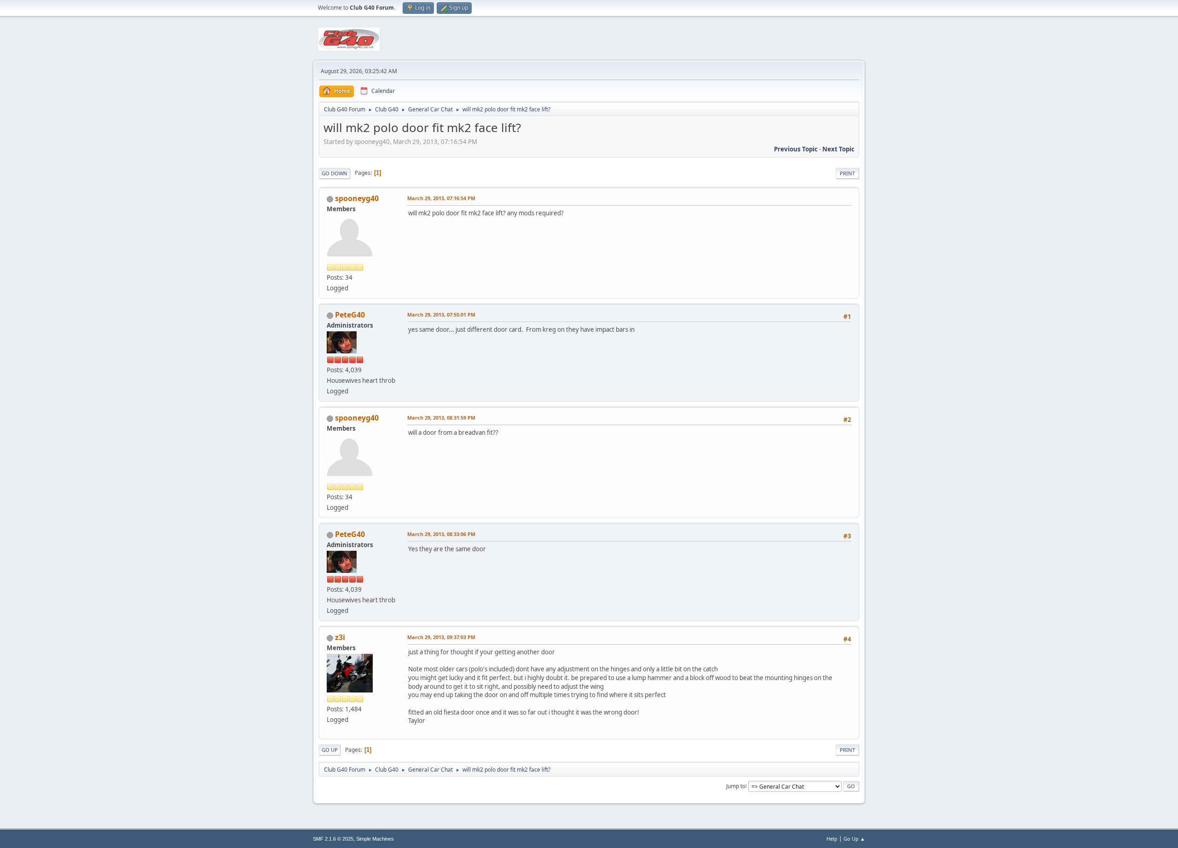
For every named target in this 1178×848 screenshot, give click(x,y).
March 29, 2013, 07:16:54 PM (441, 198)
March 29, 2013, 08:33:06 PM (441, 534)
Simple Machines (375, 839)
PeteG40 (350, 315)
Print (847, 173)
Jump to (735, 786)
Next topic (838, 149)
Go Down (334, 173)
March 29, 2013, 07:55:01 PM (441, 314)
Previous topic (796, 149)
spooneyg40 (357, 198)
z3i (340, 637)
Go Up (330, 749)
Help (831, 838)
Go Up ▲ (854, 838)
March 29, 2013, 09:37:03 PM (441, 637)
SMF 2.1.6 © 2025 (333, 839)
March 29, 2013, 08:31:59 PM (441, 417)
